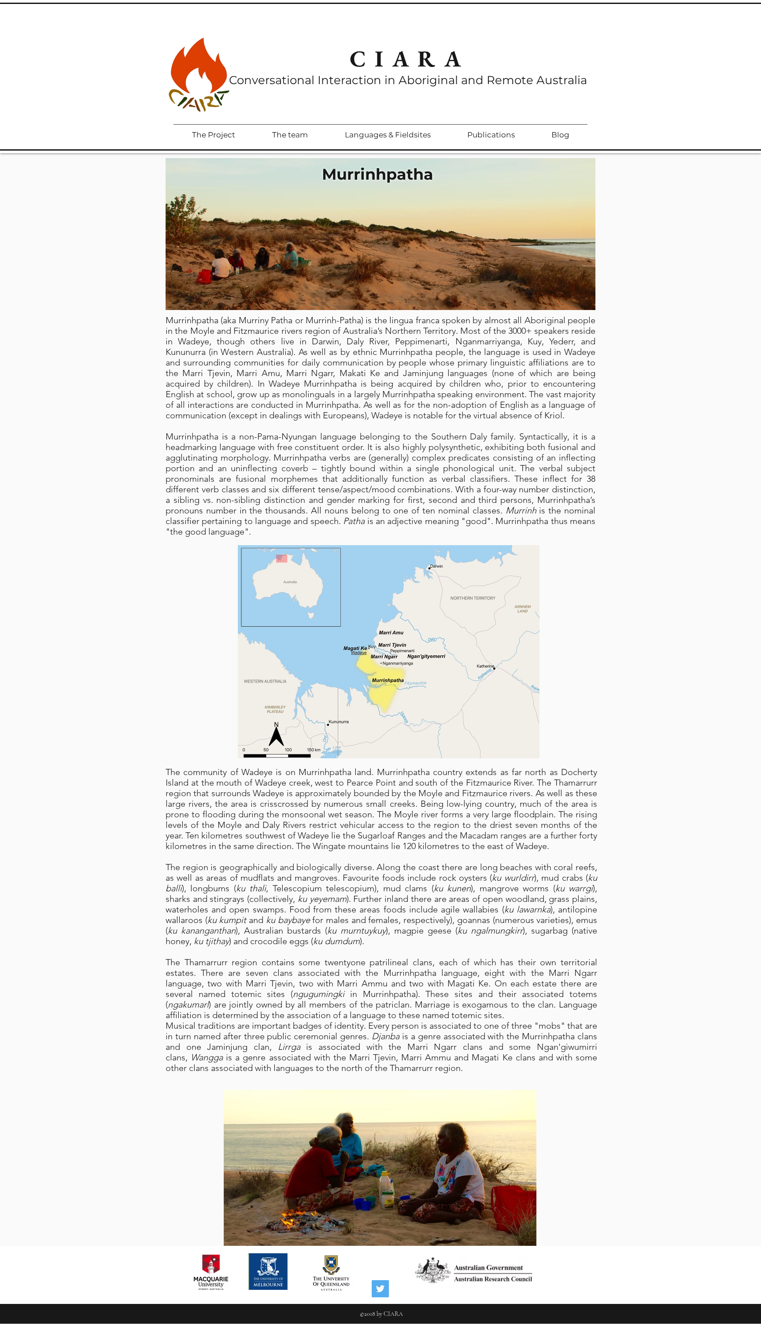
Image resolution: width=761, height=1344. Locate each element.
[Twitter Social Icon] (380, 1288)
